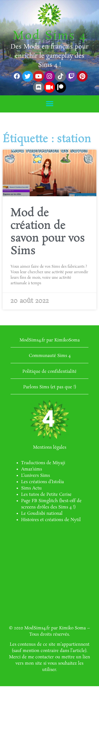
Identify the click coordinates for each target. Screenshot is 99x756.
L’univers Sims (35, 476)
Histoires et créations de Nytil (51, 520)
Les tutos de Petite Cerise (46, 495)
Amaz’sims (31, 469)
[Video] (49, 87)
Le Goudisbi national (42, 513)
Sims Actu (31, 488)
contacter (44, 657)
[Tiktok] (60, 76)
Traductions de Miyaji (43, 463)
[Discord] (38, 87)
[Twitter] (27, 76)
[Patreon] (60, 87)
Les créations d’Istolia (42, 482)
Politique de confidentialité (49, 372)
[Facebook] (16, 76)
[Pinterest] (82, 76)
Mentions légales (49, 447)
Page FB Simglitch (39, 501)
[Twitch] (71, 76)
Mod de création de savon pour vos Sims (48, 232)
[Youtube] (38, 76)
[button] (49, 104)
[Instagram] (49, 76)
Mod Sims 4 (49, 36)
